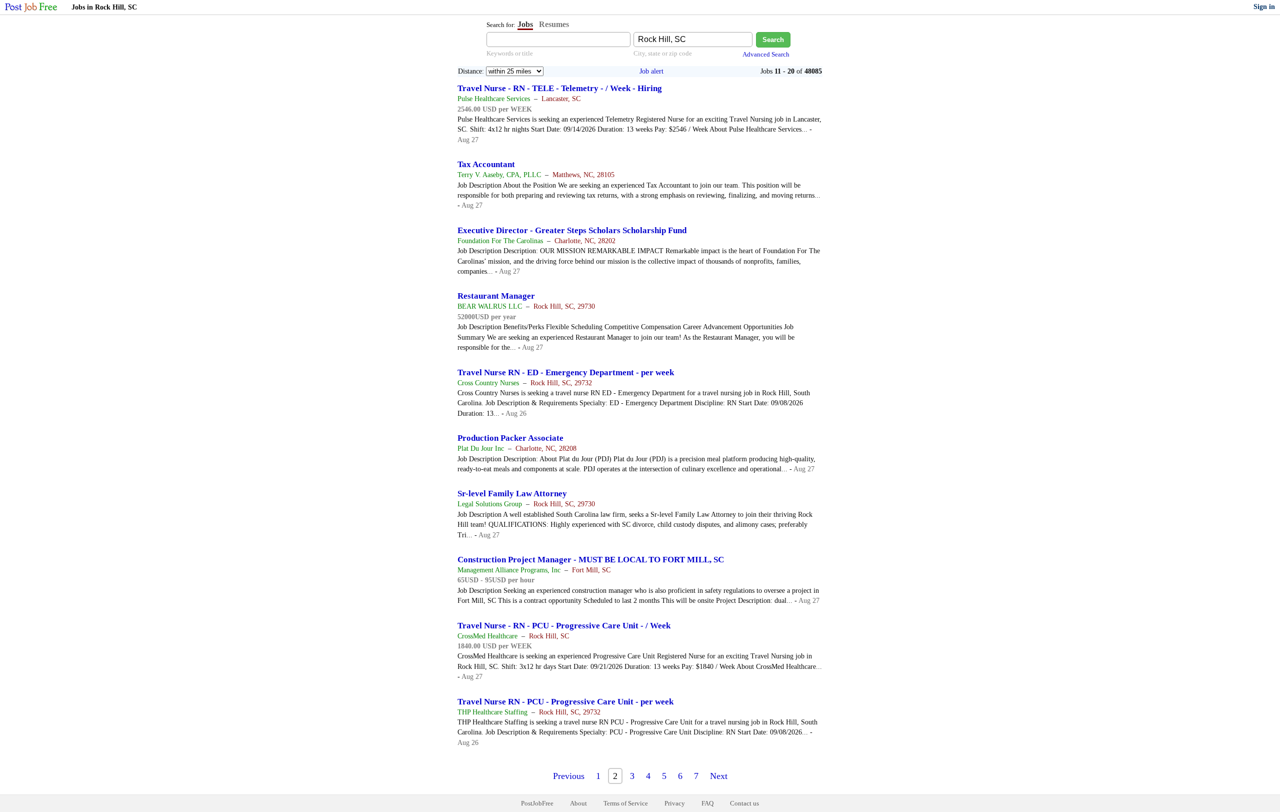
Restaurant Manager (496, 296)
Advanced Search (766, 54)
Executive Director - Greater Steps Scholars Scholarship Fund (572, 230)
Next (719, 776)
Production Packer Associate (511, 438)
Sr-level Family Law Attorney (512, 493)
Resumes (554, 24)
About (578, 803)
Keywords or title (509, 53)
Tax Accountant (486, 164)
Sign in (1264, 7)
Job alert (652, 71)
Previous (568, 776)
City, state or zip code (663, 53)
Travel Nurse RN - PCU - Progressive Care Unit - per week (566, 701)
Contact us (744, 803)
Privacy (674, 803)
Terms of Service (626, 803)
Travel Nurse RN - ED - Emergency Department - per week (566, 372)
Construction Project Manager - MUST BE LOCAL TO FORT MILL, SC (591, 559)
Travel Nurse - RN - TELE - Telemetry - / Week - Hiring (560, 88)
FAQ (708, 803)
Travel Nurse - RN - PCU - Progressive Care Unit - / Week (564, 625)
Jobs (525, 24)
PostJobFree (537, 803)
